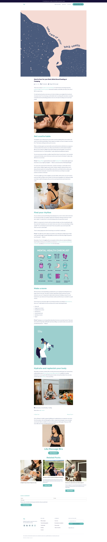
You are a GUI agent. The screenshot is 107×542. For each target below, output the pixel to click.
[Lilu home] (24, 4)
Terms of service (57, 527)
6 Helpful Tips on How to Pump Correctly (28, 482)
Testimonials (43, 525)
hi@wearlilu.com (71, 527)
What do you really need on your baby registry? (74, 482)
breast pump (38, 407)
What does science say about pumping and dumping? (53, 477)
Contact (42, 529)
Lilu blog (42, 527)
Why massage (43, 520)
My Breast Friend (58, 160)
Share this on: (37, 410)
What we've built (58, 4)
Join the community (76, 523)
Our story (69, 4)
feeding (50, 407)
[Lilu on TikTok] (35, 525)
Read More (47, 485)
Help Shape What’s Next (78, 4)
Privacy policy (57, 525)
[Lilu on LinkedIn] (27, 525)
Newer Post (69, 414)
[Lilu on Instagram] (24, 525)
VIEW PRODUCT (53, 453)
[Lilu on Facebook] (32, 525)
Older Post (37, 414)
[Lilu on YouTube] (30, 525)
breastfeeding (44, 407)
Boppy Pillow (40, 160)
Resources (64, 4)
